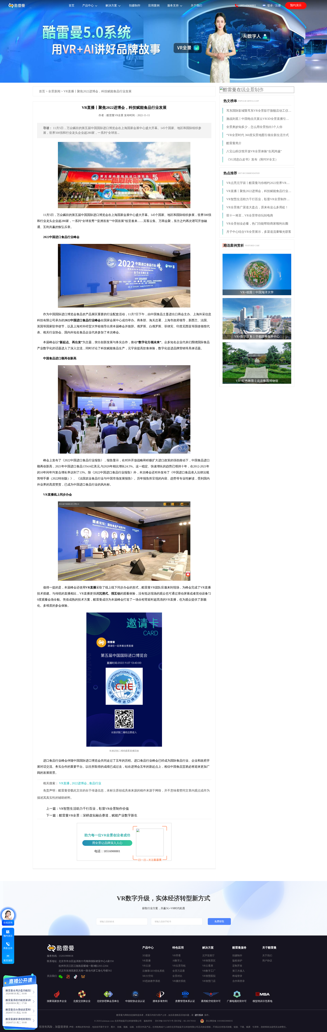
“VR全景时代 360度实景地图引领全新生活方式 (257, 135)
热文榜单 (230, 101)
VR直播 (64, 783)
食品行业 (95, 783)
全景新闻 (54, 91)
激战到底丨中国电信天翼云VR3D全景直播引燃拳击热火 (258, 118)
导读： (47, 128)
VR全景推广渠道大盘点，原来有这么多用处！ (257, 207)
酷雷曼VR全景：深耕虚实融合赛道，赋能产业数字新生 (91, 815)
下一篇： (52, 815)
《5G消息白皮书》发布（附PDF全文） (252, 159)
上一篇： (52, 808)
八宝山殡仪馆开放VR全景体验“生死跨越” (254, 151)
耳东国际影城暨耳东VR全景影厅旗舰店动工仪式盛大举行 (258, 110)
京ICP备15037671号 (164, 1021)
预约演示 (295, 5)
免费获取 (219, 921)
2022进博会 (79, 783)
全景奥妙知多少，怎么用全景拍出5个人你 (254, 126)
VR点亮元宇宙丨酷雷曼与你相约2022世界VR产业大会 (258, 182)
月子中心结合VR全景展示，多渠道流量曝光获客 (258, 231)
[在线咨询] (8, 915)
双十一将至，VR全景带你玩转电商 (249, 215)
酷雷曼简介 (233, 143)
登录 (270, 5)
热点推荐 (230, 173)
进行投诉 (199, 1015)
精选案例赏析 (233, 245)
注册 (278, 5)
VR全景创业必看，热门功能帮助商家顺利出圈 (257, 223)
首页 (42, 91)
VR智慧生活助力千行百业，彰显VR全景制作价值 (87, 808)
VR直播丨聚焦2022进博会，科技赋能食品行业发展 (258, 191)
